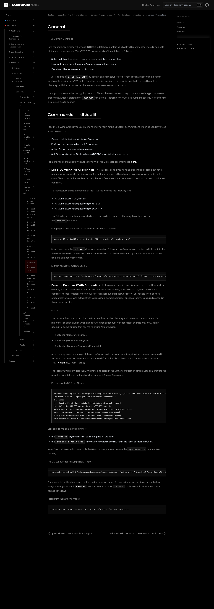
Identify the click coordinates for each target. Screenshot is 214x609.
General (180, 22)
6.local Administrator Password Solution (136, 533)
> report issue (184, 44)
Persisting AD (63, 362)
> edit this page (185, 48)
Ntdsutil (181, 31)
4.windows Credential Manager (71, 533)
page (133, 161)
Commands (181, 27)
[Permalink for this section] (67, 26)
